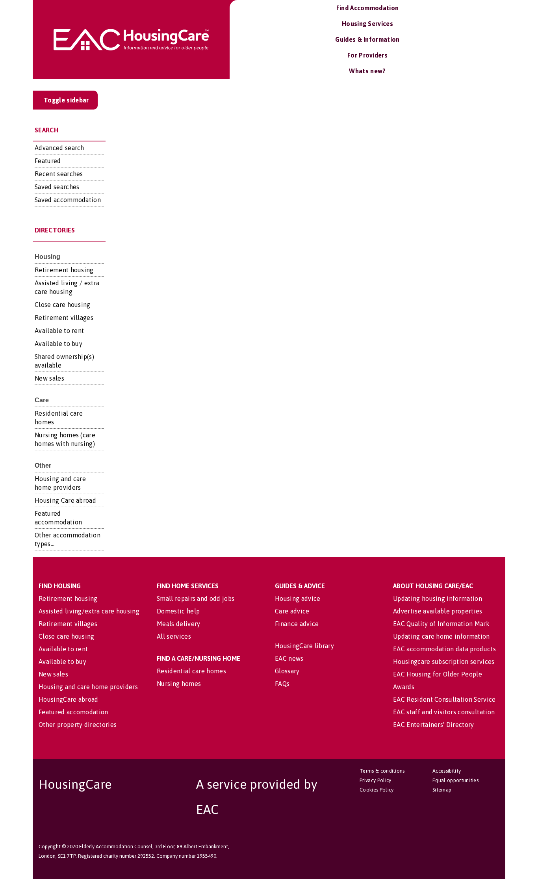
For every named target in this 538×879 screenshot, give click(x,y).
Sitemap (441, 790)
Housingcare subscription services (444, 661)
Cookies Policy (376, 790)
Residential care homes (191, 671)
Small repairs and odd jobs (195, 598)
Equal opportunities (455, 780)
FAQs (282, 683)
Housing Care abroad (65, 500)
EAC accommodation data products (444, 648)
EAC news (289, 658)
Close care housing (63, 304)
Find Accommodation (367, 7)
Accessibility (446, 771)
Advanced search (59, 147)
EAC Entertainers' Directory (433, 724)
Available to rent (59, 330)
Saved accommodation (68, 199)
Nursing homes (179, 683)
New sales (49, 378)
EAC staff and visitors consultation (444, 711)
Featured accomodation (73, 711)
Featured (48, 160)
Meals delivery (178, 623)
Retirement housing (64, 269)
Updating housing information (437, 598)
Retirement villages (64, 317)
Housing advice (297, 598)
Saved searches (57, 186)
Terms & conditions (382, 771)
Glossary (287, 671)
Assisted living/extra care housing (89, 611)
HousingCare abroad (68, 699)
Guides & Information (367, 39)
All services (174, 636)
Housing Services (367, 23)
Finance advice (297, 623)
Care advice (292, 611)
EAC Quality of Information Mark (441, 623)
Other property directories (78, 724)
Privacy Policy (375, 780)
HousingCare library (304, 645)
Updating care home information (441, 636)
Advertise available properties (437, 611)
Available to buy (58, 343)
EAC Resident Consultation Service (444, 699)
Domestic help (178, 611)
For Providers (367, 55)
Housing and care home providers (88, 686)
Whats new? (367, 70)
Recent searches (59, 173)
